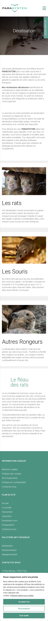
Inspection (6, 516)
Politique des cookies (11, 474)
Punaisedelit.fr (8, 525)
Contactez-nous (9, 487)
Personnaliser (24, 609)
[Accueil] (15, 8)
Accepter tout (24, 602)
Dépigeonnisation (9, 554)
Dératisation (7, 546)
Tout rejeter (24, 616)
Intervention (7, 512)
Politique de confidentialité (14, 482)
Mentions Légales (10, 469)
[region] (24, 597)
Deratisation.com (9, 520)
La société (6, 507)
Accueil (5, 503)
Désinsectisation (9, 550)
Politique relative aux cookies (22, 596)
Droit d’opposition (10, 478)
